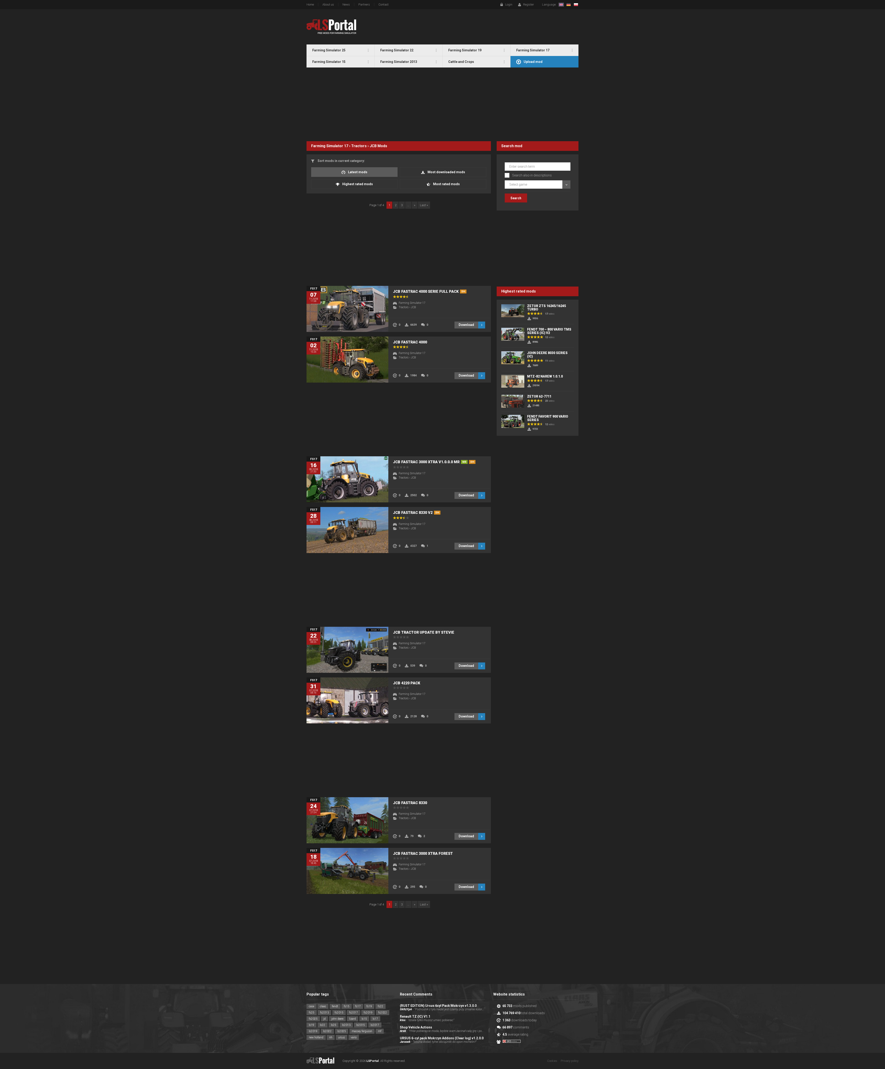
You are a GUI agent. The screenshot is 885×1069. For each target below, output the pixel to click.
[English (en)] (561, 4)
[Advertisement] (442, 104)
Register (528, 4)
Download (466, 325)
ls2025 (341, 1031)
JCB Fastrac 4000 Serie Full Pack (429, 291)
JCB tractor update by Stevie (423, 632)
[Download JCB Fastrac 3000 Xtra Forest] (347, 871)
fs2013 (324, 1012)
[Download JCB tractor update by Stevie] (347, 650)
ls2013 (346, 1025)
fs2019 (368, 1012)
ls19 (311, 1025)
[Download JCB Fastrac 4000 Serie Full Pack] (347, 309)
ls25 (333, 1025)
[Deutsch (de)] (568, 4)
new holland (316, 1037)
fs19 (369, 1006)
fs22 (380, 1006)
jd (324, 1018)
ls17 (375, 1018)
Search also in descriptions (532, 175)
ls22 (322, 1025)
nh (330, 1037)
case (311, 1006)
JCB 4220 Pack (406, 683)
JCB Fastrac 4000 (410, 342)
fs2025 (313, 1018)
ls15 (364, 1018)
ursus (341, 1037)
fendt (335, 1006)
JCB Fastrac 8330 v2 (416, 512)
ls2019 (313, 1031)
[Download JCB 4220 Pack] (347, 700)
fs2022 (382, 1012)
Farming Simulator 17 (329, 146)
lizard (352, 1018)
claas (323, 1006)
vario (354, 1037)
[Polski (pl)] (575, 4)
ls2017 (375, 1025)
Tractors (359, 146)
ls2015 (360, 1025)
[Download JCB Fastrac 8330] (347, 820)
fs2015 (339, 1012)
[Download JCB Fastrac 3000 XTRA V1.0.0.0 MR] (347, 479)
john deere (337, 1018)
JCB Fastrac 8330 (410, 803)
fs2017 (353, 1012)
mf (379, 1031)
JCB (373, 146)
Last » (424, 205)
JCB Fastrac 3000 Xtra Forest (423, 853)
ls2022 (327, 1031)
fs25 (311, 1012)
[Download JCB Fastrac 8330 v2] (347, 530)
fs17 (358, 1006)
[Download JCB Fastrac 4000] (347, 360)
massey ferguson (362, 1031)
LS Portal (332, 26)
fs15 (346, 1006)
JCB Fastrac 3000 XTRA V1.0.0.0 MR (433, 462)
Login (508, 4)
